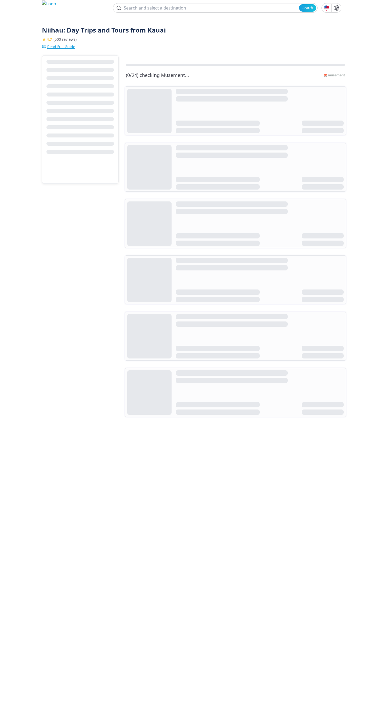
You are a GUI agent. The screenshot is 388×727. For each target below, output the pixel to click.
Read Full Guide (61, 46)
